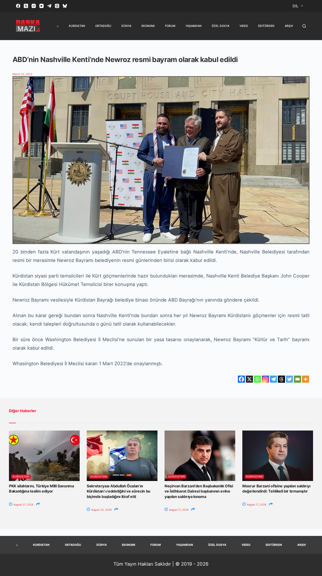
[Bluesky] (65, 6)
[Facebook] (18, 6)
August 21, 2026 (23, 504)
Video (243, 26)
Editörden (266, 26)
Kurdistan (77, 26)
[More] (305, 379)
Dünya (126, 26)
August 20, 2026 (101, 509)
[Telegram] (49, 6)
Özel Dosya (220, 26)
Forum (170, 26)
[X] (249, 379)
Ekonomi (148, 26)
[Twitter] (289, 379)
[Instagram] (34, 6)
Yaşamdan (194, 26)
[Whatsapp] (257, 379)
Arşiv (289, 26)
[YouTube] (41, 6)
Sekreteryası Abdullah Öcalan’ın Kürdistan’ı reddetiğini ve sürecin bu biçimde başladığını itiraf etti (118, 491)
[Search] (304, 26)
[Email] (297, 379)
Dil (295, 6)
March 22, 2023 (22, 74)
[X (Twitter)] (26, 6)
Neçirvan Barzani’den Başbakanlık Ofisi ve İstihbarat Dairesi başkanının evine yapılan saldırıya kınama (199, 491)
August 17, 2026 (178, 509)
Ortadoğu (103, 26)
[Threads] (57, 6)
